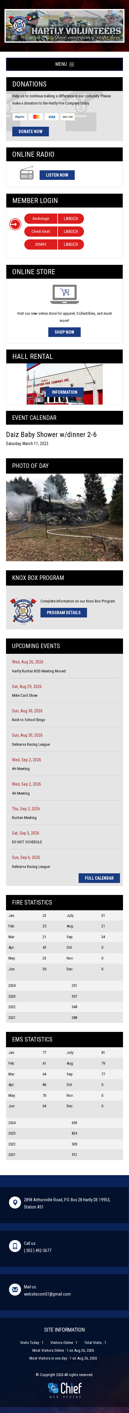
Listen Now (57, 175)
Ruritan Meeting (24, 817)
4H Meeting (21, 768)
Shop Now (64, 332)
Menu (62, 64)
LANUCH (71, 218)
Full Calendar (99, 878)
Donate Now (31, 131)
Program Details (64, 612)
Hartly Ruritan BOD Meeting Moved (39, 671)
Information (64, 392)
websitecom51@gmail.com (47, 1294)
